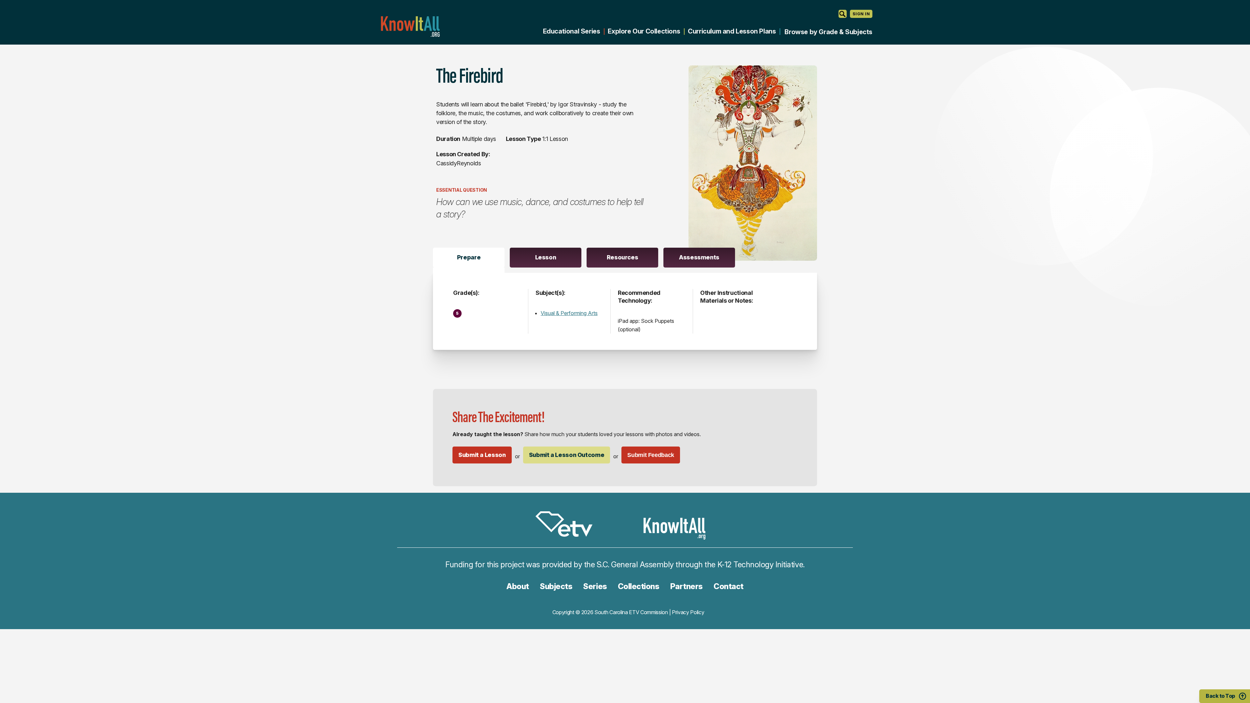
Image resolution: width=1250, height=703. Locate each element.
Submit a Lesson (482, 454)
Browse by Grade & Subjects (828, 32)
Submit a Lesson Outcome (566, 454)
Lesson (545, 257)
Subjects (556, 586)
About (518, 586)
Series (595, 586)
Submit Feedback (650, 455)
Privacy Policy (688, 612)
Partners (686, 586)
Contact (728, 586)
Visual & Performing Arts (569, 313)
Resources (622, 257)
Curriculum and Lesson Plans (732, 31)
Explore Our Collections (644, 31)
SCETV (567, 525)
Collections (639, 586)
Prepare (468, 257)
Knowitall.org (410, 26)
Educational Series (571, 31)
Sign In (861, 13)
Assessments (699, 257)
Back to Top (1220, 696)
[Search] (843, 14)
